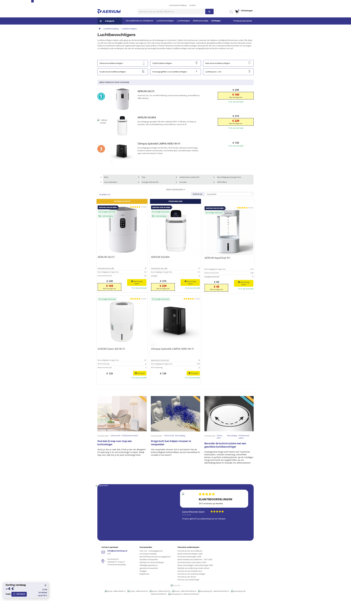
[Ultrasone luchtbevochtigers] (143, 62)
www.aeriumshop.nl (188, 591)
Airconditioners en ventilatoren (139, 21)
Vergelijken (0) (104, 194)
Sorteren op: (198, 194)
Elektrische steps (200, 21)
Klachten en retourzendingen (152, 562)
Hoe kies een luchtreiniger (188, 579)
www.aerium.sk (142, 591)
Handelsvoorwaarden (149, 559)
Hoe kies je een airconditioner (190, 551)
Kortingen (216, 21)
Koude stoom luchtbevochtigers (113, 71)
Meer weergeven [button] (175, 189)
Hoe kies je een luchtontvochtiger (191, 574)
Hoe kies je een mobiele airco (190, 571)
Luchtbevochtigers (129, 28)
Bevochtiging (180, 435)
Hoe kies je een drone (187, 577)
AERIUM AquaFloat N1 (217, 257)
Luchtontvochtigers (165, 21)
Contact (192, 5)
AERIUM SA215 (146, 91)
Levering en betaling (177, 5)
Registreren (144, 574)
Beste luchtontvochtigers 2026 (190, 553)
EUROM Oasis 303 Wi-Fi (111, 348)
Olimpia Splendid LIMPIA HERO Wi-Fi (159, 143)
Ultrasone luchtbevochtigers (111, 63)
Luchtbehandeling (111, 28)
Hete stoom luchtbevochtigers (217, 63)
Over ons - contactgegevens (151, 551)
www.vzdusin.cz (120, 591)
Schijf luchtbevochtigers (162, 63)
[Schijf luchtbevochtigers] (196, 62)
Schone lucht (115, 435)
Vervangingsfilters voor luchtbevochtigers (169, 71)
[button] (244, 11)
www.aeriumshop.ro (221, 591)
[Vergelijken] (231, 13)
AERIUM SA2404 (147, 117)
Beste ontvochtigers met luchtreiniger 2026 (195, 565)
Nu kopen (141, 373)
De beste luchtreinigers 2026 (189, 556)
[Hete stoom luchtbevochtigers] (249, 62)
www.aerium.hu (164, 591)
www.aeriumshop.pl (191, 594)
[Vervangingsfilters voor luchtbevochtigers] (196, 71)
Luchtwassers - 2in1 (213, 71)
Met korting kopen (138, 282)
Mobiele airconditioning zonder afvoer (194, 568)
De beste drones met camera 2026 (192, 562)
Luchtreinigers (183, 21)
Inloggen (143, 571)
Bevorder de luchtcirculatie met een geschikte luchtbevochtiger (225, 445)
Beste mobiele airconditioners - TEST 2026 (195, 559)
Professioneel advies (242, 21)
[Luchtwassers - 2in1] (249, 71)
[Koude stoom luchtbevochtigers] (143, 71)
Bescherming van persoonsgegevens (155, 556)
